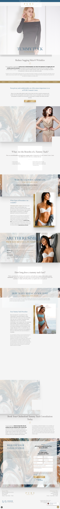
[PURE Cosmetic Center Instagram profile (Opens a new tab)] (55, 501)
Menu (58, 4)
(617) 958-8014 (38, 479)
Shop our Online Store (30, 1)
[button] (42, 4)
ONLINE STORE (3, 4)
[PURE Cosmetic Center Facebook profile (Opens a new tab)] (57, 501)
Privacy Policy (35, 474)
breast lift (22, 397)
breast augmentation (13, 397)
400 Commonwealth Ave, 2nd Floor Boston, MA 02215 (8, 493)
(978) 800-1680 (40, 480)
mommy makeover (9, 395)
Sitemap (44, 501)
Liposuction (30, 404)
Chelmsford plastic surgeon (16, 205)
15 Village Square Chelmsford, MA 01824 (54, 493)
